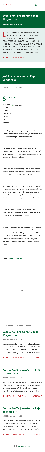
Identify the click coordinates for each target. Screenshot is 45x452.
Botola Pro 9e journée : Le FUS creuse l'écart (21, 371)
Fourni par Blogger (24, 446)
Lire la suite (37, 358)
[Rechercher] (36, 5)
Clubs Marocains (15, 258)
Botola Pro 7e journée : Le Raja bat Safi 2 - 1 (21, 410)
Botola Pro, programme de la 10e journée (20, 17)
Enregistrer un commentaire (14, 58)
